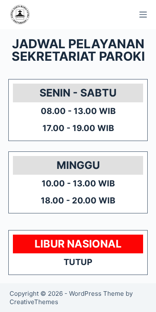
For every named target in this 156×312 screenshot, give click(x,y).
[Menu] (143, 14)
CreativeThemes (34, 302)
